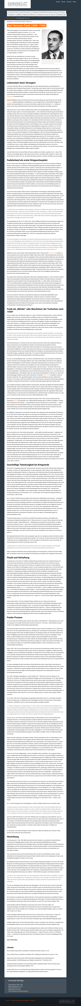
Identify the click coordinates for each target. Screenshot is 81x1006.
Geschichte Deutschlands (13, 12)
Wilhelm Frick (46, 375)
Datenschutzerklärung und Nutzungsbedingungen (20, 1000)
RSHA (15, 400)
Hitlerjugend (10, 96)
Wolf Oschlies (18, 21)
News (65, 14)
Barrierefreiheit (32, 1000)
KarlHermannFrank (45, 61)
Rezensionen (59, 14)
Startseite (58, 1)
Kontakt (74, 1)
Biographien (52, 14)
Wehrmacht (10, 102)
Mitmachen (69, 1)
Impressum (8, 1000)
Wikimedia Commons (50, 63)
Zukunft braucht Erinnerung (17, 4)
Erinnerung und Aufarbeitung (29, 14)
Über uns (63, 1)
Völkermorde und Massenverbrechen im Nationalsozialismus (44, 12)
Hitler (53, 104)
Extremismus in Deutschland (43, 14)
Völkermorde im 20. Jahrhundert (14, 14)
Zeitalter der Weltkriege (25, 12)
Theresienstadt (52, 253)
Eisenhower (23, 587)
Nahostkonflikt (62, 12)
